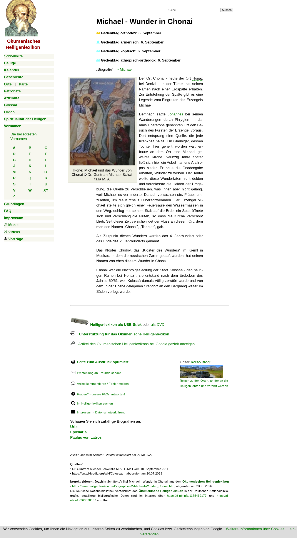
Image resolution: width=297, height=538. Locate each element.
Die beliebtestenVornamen (23, 136)
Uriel (74, 427)
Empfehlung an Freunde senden (99, 373)
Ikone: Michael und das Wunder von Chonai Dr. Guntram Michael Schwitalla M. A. (102, 174)
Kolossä (176, 270)
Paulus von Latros (86, 437)
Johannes (175, 114)
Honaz (197, 78)
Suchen (227, 10)
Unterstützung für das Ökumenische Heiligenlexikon (122, 334)
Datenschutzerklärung (110, 412)
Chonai (102, 270)
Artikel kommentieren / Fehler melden (103, 383)
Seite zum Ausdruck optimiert (102, 362)
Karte (23, 84)
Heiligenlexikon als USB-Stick (115, 325)
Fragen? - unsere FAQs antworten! (101, 394)
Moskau (102, 256)
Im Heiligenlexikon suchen (95, 403)
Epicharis (78, 432)
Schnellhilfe (13, 56)
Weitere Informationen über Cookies (255, 529)
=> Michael (123, 69)
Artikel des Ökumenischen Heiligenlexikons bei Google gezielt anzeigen (135, 344)
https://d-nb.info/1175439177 (187, 495)
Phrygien (182, 120)
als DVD (157, 325)
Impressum (84, 412)
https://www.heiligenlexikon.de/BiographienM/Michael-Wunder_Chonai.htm (123, 486)
